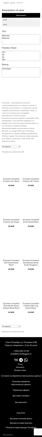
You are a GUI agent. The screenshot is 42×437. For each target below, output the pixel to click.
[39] (21, 57)
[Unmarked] (21, 68)
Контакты (20, 367)
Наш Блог (21, 413)
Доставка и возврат (21, 396)
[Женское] (21, 35)
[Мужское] (21, 38)
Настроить (8, 435)
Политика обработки (21, 382)
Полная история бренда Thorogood (21, 428)
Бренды (12, 2)
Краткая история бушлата (21, 423)
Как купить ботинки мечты (21, 419)
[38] (21, 54)
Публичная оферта (21, 390)
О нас (20, 364)
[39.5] (21, 59)
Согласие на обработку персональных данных (21, 376)
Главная (6, 2)
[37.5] (21, 52)
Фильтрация (21, 15)
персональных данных (21, 384)
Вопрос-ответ (20, 370)
